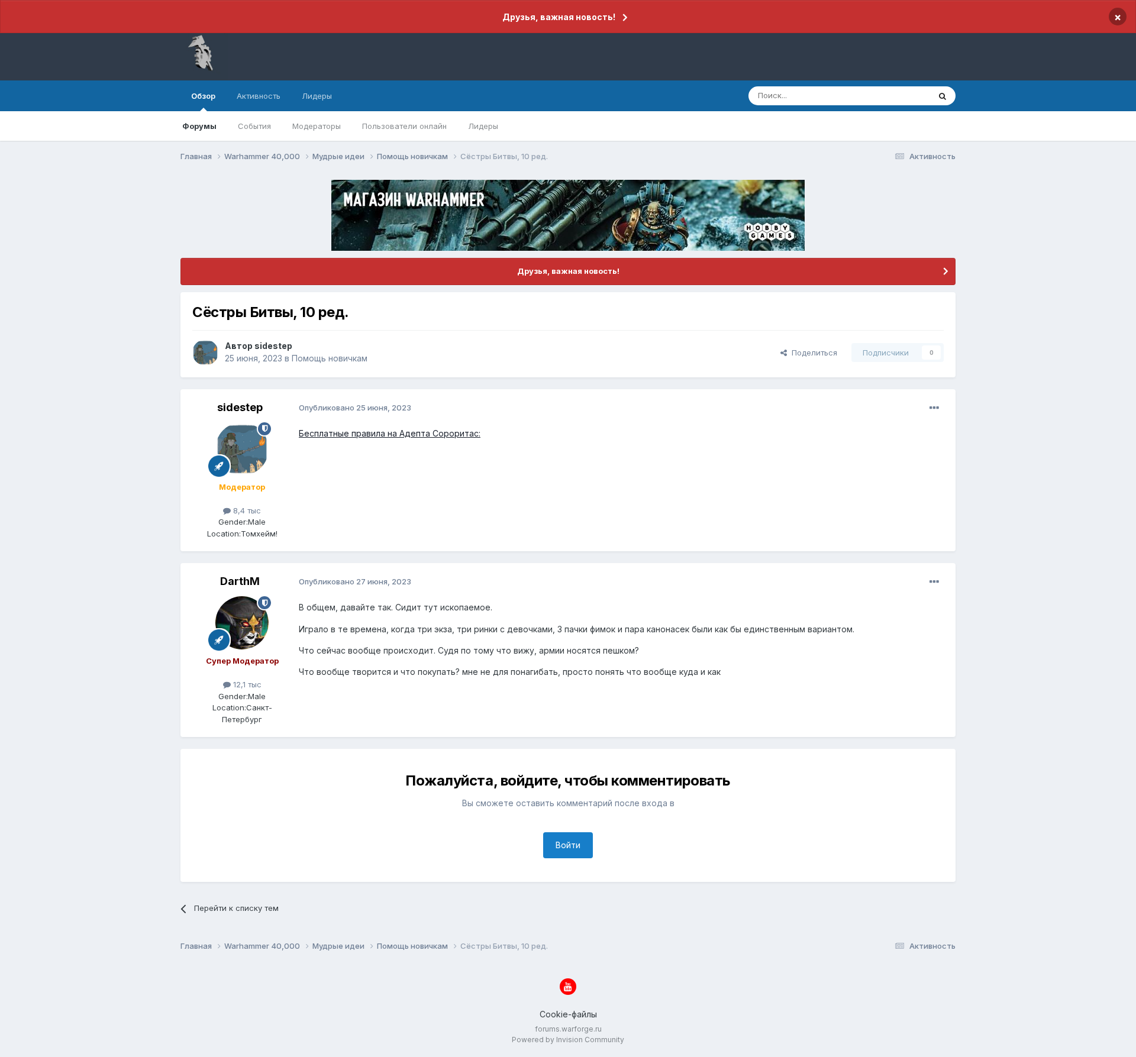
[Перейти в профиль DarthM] (242, 622)
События (254, 126)
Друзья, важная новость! (558, 17)
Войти (568, 845)
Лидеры (483, 126)
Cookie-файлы (568, 1014)
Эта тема (898, 95)
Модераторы (316, 126)
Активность (258, 96)
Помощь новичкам (329, 358)
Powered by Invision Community (568, 1039)
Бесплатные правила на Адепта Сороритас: (389, 433)
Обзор (203, 96)
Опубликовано (355, 407)
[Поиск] (943, 95)
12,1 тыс (246, 684)
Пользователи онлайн (404, 126)
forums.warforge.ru (568, 1028)
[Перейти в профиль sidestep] (205, 353)
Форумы (199, 126)
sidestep (273, 346)
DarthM (240, 581)
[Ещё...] (934, 408)
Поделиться (812, 352)
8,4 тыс (246, 510)
